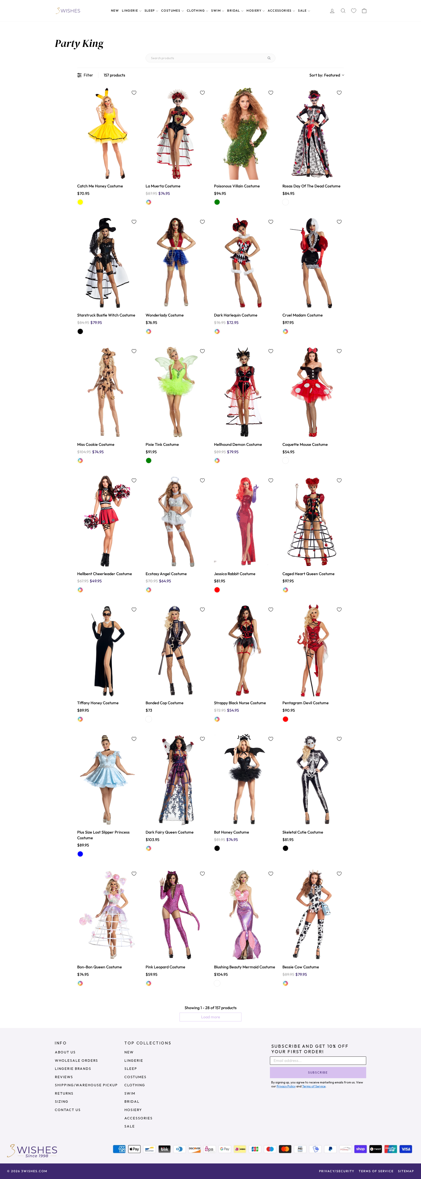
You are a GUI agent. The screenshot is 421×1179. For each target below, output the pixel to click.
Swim (216, 10)
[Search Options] (270, 58)
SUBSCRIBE (318, 1072)
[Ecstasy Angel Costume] (176, 521)
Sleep (150, 10)
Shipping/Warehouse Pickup (86, 1085)
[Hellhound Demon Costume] (244, 392)
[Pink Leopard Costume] (176, 915)
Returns (64, 1093)
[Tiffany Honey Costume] (108, 651)
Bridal (234, 10)
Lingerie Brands (73, 1068)
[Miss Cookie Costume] (108, 392)
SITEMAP (406, 1171)
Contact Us (68, 1110)
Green (217, 202)
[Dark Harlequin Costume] (244, 263)
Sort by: (324, 75)
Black (80, 331)
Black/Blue (149, 719)
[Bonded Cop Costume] (176, 651)
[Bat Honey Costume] (244, 780)
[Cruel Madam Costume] (313, 263)
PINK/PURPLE (217, 983)
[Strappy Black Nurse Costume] (244, 651)
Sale (303, 10)
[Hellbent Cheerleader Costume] (108, 521)
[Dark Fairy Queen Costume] (176, 780)
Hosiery (254, 10)
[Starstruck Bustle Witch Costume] (108, 263)
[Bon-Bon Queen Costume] (108, 915)
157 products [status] (114, 75)
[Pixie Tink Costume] (176, 392)
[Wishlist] (354, 11)
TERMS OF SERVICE (376, 1171)
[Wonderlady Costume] (176, 263)
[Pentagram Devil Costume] (313, 651)
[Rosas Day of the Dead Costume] (313, 134)
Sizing (61, 1101)
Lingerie (130, 10)
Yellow (80, 202)
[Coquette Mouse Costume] (313, 392)
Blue (80, 854)
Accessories (280, 10)
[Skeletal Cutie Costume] (313, 780)
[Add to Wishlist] (134, 92)
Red (217, 590)
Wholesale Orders (76, 1060)
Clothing (196, 10)
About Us (65, 1052)
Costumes (171, 10)
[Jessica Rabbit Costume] (244, 521)
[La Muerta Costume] (176, 134)
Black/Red (285, 202)
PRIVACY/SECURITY (336, 1171)
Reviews (64, 1077)
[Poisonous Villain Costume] (244, 134)
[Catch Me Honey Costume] (108, 134)
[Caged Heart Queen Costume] (313, 521)
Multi (149, 202)
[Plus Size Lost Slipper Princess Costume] (108, 780)
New (115, 10)
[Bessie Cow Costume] (313, 915)
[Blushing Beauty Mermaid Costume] (244, 915)
